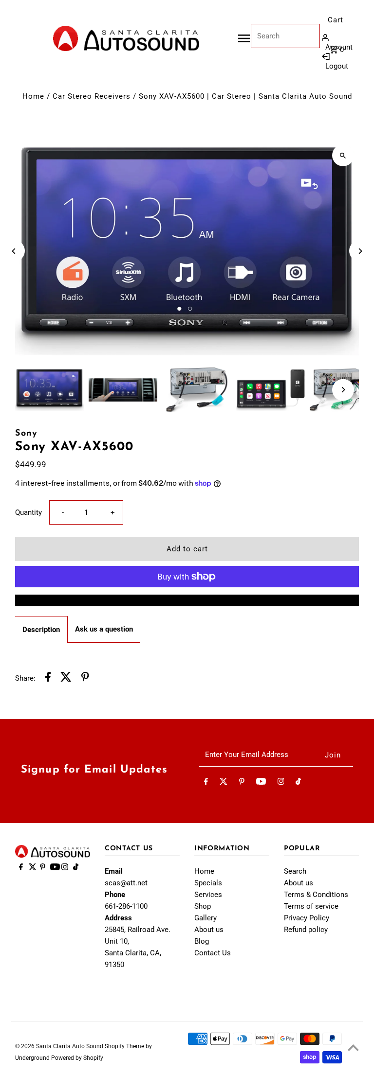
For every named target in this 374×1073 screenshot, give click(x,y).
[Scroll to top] (353, 1047)
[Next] (360, 251)
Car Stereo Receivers (92, 96)
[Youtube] (261, 783)
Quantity (28, 512)
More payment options (187, 600)
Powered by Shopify (77, 1058)
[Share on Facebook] (48, 678)
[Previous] (14, 251)
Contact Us (212, 953)
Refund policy (306, 929)
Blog (201, 941)
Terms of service (311, 906)
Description (41, 629)
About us (209, 929)
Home (33, 96)
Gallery (205, 918)
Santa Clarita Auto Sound (70, 1046)
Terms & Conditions (316, 894)
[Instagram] (281, 783)
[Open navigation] (244, 38)
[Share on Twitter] (66, 678)
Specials (208, 883)
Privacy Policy (306, 918)
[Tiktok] (298, 783)
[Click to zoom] (343, 155)
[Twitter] (223, 783)
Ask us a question (104, 629)
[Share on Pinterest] (85, 678)
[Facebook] (206, 783)
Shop (202, 906)
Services (208, 894)
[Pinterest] (241, 783)
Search (295, 871)
